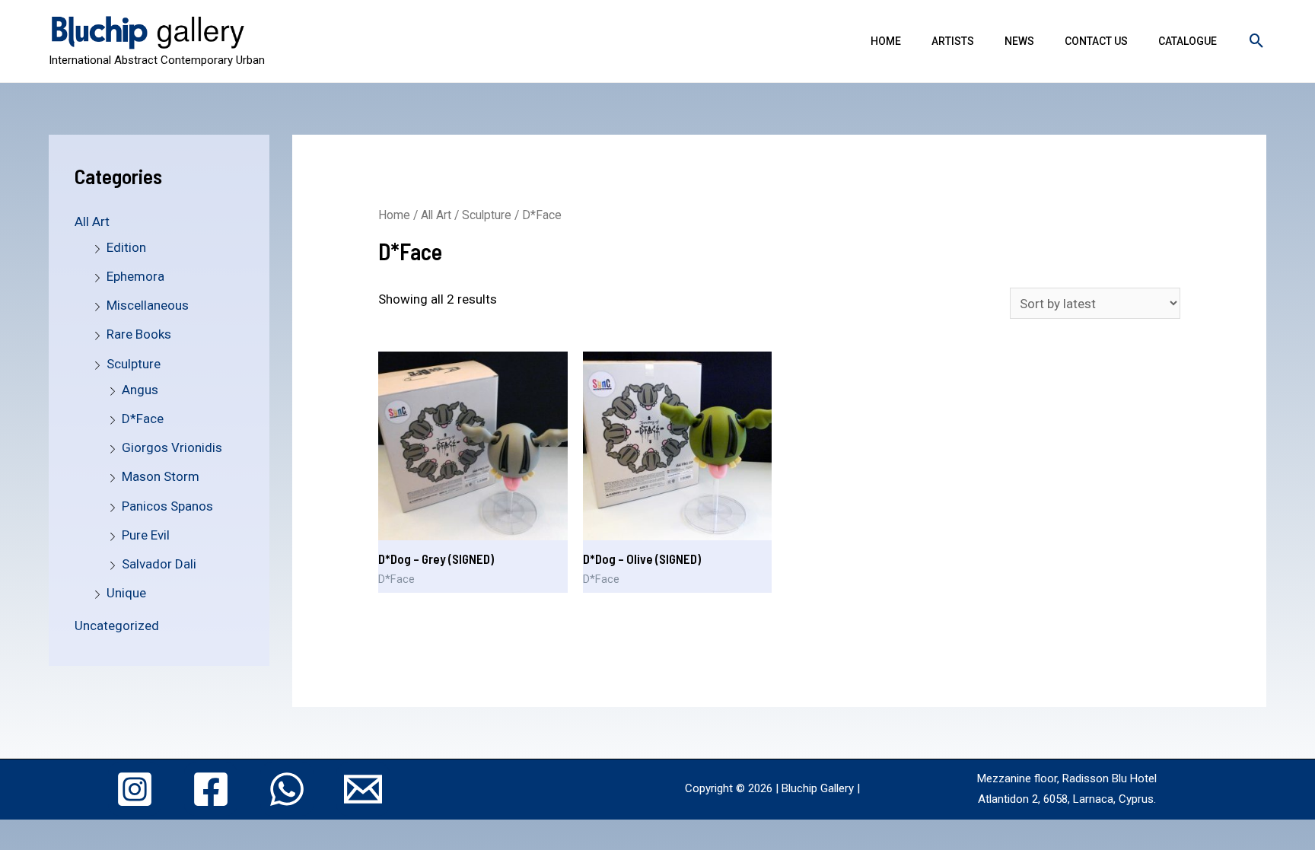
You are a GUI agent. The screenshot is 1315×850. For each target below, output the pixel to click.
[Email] (363, 789)
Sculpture (134, 363)
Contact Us (1096, 41)
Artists (952, 41)
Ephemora (135, 276)
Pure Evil (146, 535)
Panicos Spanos (167, 506)
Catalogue (1187, 41)
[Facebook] (210, 789)
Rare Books (139, 334)
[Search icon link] (1256, 40)
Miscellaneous (148, 305)
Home (886, 41)
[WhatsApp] (287, 789)
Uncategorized (117, 625)
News (1019, 41)
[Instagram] (134, 789)
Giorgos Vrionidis (172, 447)
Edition (126, 247)
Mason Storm (160, 476)
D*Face (143, 418)
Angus (140, 389)
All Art (92, 221)
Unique (126, 592)
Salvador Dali (159, 563)
